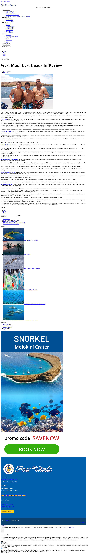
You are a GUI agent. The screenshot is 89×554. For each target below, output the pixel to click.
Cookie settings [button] (58, 527)
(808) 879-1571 (4, 477)
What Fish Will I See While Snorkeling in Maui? (14, 222)
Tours (4, 51)
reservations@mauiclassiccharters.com (9, 479)
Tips (4, 329)
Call (4, 54)
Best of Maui (6, 72)
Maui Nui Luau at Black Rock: (8, 172)
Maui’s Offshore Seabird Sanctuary (11, 220)
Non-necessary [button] (4, 547)
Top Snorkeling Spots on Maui (31, 240)
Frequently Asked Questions (7, 504)
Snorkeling (5, 328)
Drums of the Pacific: (5, 144)
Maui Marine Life (7, 326)
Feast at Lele (4, 119)
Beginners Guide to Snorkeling (10, 221)
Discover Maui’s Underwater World (11, 224)
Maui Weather (6, 219)
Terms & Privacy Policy (6, 507)
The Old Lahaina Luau (6, 131)
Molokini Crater (6, 327)
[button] (4, 210)
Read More (71, 527)
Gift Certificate (4, 502)
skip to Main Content (5, 1)
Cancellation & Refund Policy (7, 506)
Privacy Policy (83, 522)
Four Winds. (8, 520)
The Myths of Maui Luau (7, 184)
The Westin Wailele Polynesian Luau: (9, 159)
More (4, 55)
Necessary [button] (3, 541)
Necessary (4, 542)
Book (4, 52)
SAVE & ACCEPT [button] (5, 552)
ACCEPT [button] (66, 527)
